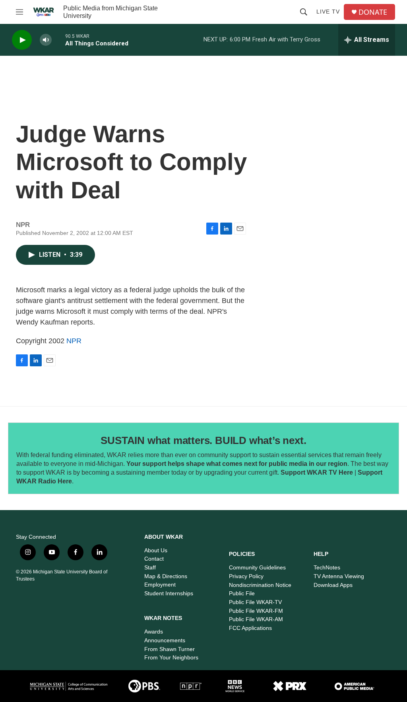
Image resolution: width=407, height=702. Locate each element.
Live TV (328, 11)
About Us (155, 550)
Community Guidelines (257, 567)
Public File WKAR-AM (256, 619)
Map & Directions (165, 576)
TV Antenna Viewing (339, 576)
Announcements (164, 640)
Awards (153, 631)
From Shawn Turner (169, 649)
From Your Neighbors (171, 657)
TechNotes (327, 567)
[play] (22, 40)
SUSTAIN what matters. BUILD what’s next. (203, 440)
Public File (242, 593)
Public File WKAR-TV (255, 602)
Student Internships (168, 593)
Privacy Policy (246, 576)
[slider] (58, 39)
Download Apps (333, 585)
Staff (150, 567)
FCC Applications (250, 628)
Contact (154, 558)
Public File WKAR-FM (256, 611)
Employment (160, 584)
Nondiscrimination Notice (260, 585)
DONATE (373, 12)
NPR (73, 341)
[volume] (45, 40)
